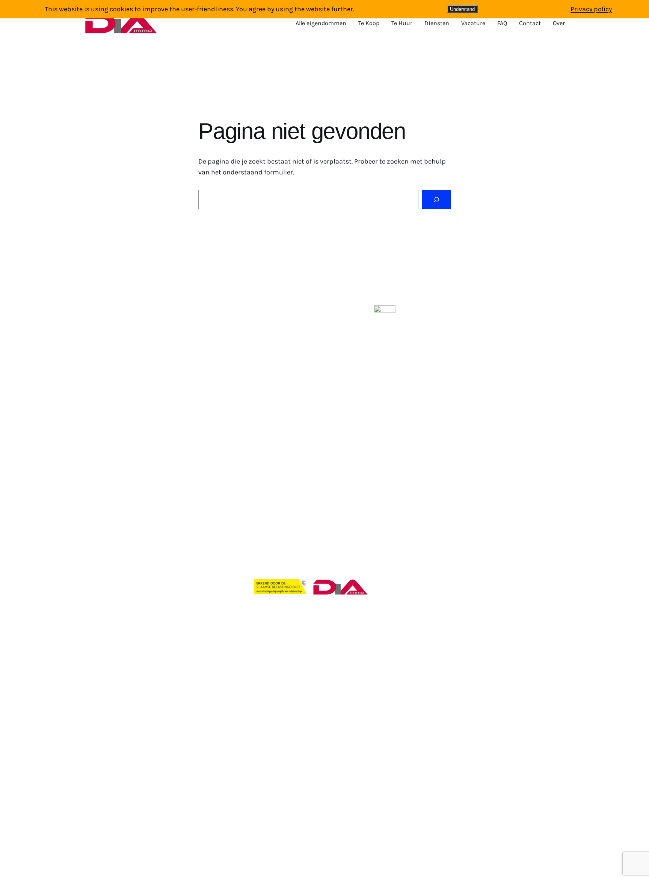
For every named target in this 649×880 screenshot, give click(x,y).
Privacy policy (591, 9)
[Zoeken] (436, 199)
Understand (462, 9)
